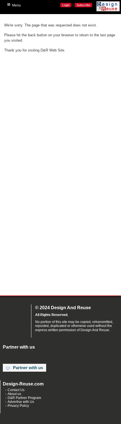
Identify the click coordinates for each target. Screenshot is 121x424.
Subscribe (83, 5)
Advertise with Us (21, 402)
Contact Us (16, 390)
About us (14, 394)
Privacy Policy (18, 406)
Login (66, 5)
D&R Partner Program (24, 398)
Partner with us (28, 367)
